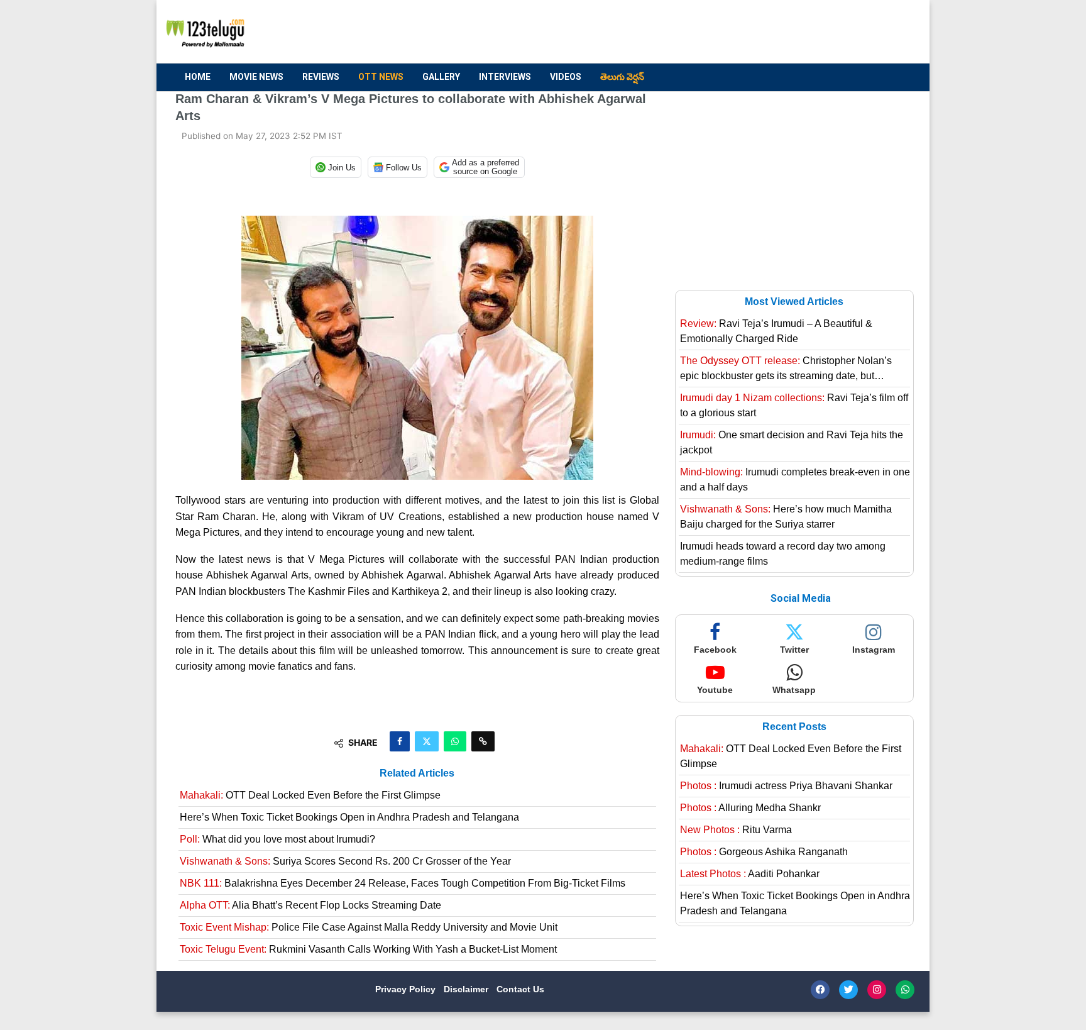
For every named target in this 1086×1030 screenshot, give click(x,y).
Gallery (441, 77)
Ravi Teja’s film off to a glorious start (794, 405)
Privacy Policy (406, 989)
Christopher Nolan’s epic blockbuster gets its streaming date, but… (786, 368)
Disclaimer (467, 989)
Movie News (256, 77)
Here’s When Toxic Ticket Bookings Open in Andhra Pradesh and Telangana (349, 817)
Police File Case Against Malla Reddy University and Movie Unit (368, 927)
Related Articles (417, 773)
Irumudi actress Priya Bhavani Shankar (786, 785)
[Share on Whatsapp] (455, 741)
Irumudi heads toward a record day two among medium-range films (783, 554)
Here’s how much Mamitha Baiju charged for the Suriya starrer (786, 516)
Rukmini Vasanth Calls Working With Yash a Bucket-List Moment (368, 949)
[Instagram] (876, 989)
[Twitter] (848, 989)
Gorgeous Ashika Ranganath (764, 851)
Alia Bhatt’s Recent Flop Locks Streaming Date (310, 905)
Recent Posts (794, 726)
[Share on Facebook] (400, 741)
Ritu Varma (736, 829)
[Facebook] (820, 989)
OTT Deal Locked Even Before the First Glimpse (310, 795)
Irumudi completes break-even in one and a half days (795, 479)
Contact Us (520, 989)
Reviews (320, 77)
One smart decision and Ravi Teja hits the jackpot (791, 442)
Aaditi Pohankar (750, 873)
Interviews (505, 77)
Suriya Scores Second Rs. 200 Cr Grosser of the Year (345, 861)
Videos (565, 77)
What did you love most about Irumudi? (277, 839)
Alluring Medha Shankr (750, 807)
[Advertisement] (682, 32)
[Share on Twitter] (427, 741)
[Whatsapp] (905, 989)
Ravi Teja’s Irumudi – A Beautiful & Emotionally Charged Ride (776, 331)
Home (198, 77)
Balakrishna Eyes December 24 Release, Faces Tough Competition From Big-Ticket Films (402, 883)
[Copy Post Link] (483, 741)
